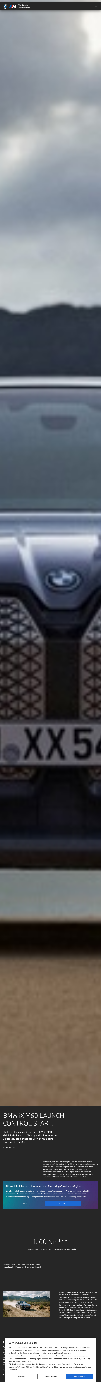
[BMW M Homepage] (9, 6)
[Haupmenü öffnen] (95, 6)
